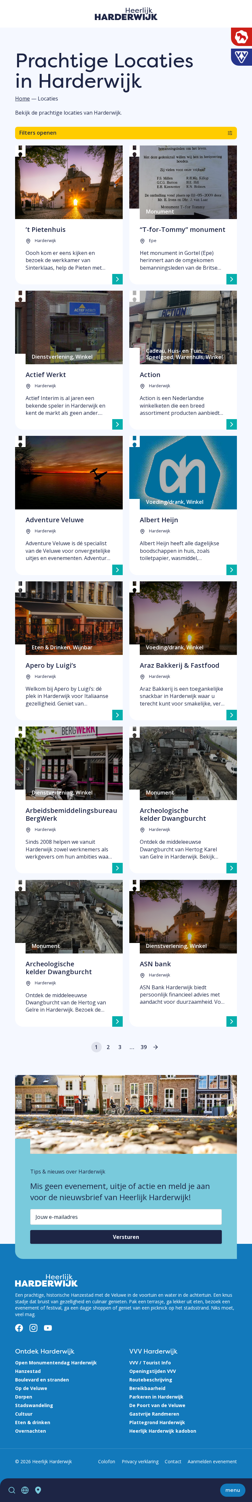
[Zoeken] (11, 1490)
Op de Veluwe (31, 1388)
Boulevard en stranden (42, 1380)
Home (22, 98)
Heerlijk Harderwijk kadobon (162, 1431)
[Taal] (25, 1490)
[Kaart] (38, 1490)
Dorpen (23, 1397)
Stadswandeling (34, 1405)
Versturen (126, 1237)
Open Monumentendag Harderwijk (56, 1362)
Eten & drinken (32, 1422)
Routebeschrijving (150, 1380)
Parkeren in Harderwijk (156, 1397)
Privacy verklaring (140, 1461)
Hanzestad (28, 1371)
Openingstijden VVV (152, 1371)
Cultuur (23, 1414)
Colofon (106, 1461)
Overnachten (30, 1431)
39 (144, 1047)
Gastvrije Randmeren (154, 1414)
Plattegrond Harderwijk (157, 1422)
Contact (173, 1461)
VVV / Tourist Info (150, 1362)
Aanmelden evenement (212, 1461)
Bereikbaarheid (147, 1388)
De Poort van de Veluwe (157, 1405)
